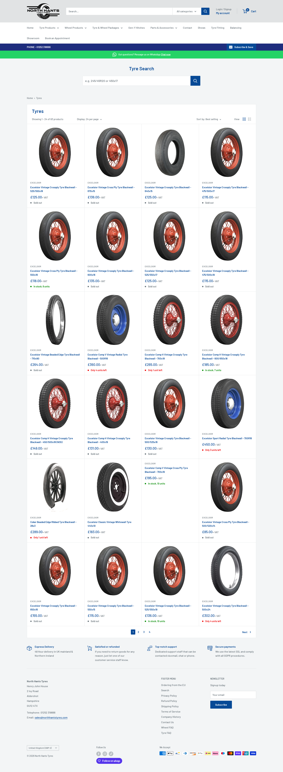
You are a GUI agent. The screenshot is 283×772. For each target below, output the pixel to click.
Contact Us (167, 722)
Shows (201, 27)
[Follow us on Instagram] (105, 753)
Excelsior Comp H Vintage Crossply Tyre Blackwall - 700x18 (166, 356)
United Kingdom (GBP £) (40, 747)
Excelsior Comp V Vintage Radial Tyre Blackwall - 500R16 (108, 356)
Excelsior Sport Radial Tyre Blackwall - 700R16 (227, 438)
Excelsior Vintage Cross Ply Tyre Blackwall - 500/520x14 (225, 524)
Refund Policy (169, 700)
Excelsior (35, 182)
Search (165, 690)
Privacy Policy (169, 695)
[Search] (205, 11)
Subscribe (221, 704)
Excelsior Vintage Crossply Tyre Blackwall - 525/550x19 (168, 607)
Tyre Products (47, 27)
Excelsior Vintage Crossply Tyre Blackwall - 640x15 (168, 189)
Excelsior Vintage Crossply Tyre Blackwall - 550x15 (111, 607)
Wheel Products (74, 27)
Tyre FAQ (166, 732)
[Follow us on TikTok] (111, 753)
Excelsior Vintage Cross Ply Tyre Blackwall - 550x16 (53, 272)
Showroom (33, 38)
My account (223, 13)
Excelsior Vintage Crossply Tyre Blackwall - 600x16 (111, 272)
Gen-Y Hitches (136, 27)
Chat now (166, 54)
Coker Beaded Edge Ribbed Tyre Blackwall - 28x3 (53, 524)
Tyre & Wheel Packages (105, 27)
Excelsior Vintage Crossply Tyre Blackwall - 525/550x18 (53, 189)
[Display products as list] (249, 119)
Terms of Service (170, 711)
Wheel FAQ (167, 727)
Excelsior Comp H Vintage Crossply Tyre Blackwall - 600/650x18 (223, 356)
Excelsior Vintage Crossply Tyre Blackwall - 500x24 (225, 607)
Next (244, 632)
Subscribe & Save (243, 47)
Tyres (39, 98)
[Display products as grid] (244, 119)
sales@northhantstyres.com (51, 717)
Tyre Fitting (217, 27)
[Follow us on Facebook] (98, 753)
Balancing (235, 27)
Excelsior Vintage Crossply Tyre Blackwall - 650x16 (53, 607)
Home (30, 27)
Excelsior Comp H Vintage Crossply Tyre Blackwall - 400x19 (109, 440)
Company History (171, 716)
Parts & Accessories (162, 27)
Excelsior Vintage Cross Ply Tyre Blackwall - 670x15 (111, 189)
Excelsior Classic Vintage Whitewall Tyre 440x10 (109, 524)
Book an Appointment (57, 38)
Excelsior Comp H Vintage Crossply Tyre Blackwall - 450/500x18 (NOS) (51, 440)
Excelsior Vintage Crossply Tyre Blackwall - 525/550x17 (168, 272)
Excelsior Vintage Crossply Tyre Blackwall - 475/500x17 (225, 189)
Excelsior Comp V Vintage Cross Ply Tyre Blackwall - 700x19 (166, 469)
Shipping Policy (170, 706)
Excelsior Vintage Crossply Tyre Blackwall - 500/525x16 (168, 440)
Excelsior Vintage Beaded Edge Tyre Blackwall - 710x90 (55, 356)
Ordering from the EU (173, 684)
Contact (187, 27)
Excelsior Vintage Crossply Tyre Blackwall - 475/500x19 (225, 272)
